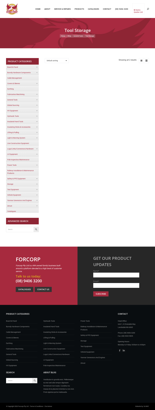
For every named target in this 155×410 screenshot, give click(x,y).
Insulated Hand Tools (51, 327)
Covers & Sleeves (12, 338)
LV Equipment (48, 360)
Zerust (83, 363)
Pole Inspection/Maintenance (54, 365)
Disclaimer (48, 406)
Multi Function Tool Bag (97, 90)
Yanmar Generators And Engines (93, 357)
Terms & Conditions (36, 406)
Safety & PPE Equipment (90, 335)
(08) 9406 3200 (29, 280)
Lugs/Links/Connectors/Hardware (56, 354)
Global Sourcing (12, 360)
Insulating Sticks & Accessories (54, 332)
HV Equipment (11, 365)
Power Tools (85, 321)
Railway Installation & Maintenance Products (94, 328)
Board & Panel (11, 321)
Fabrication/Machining (14, 349)
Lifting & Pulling (49, 338)
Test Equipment (86, 346)
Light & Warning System (52, 343)
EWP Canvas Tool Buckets (62, 90)
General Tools (11, 354)
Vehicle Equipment (87, 352)
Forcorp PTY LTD (12, 9)
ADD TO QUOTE (60, 99)
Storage (83, 341)
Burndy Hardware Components (17, 327)
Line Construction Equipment (54, 349)
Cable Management (13, 332)
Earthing (9, 343)
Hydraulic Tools (49, 321)
